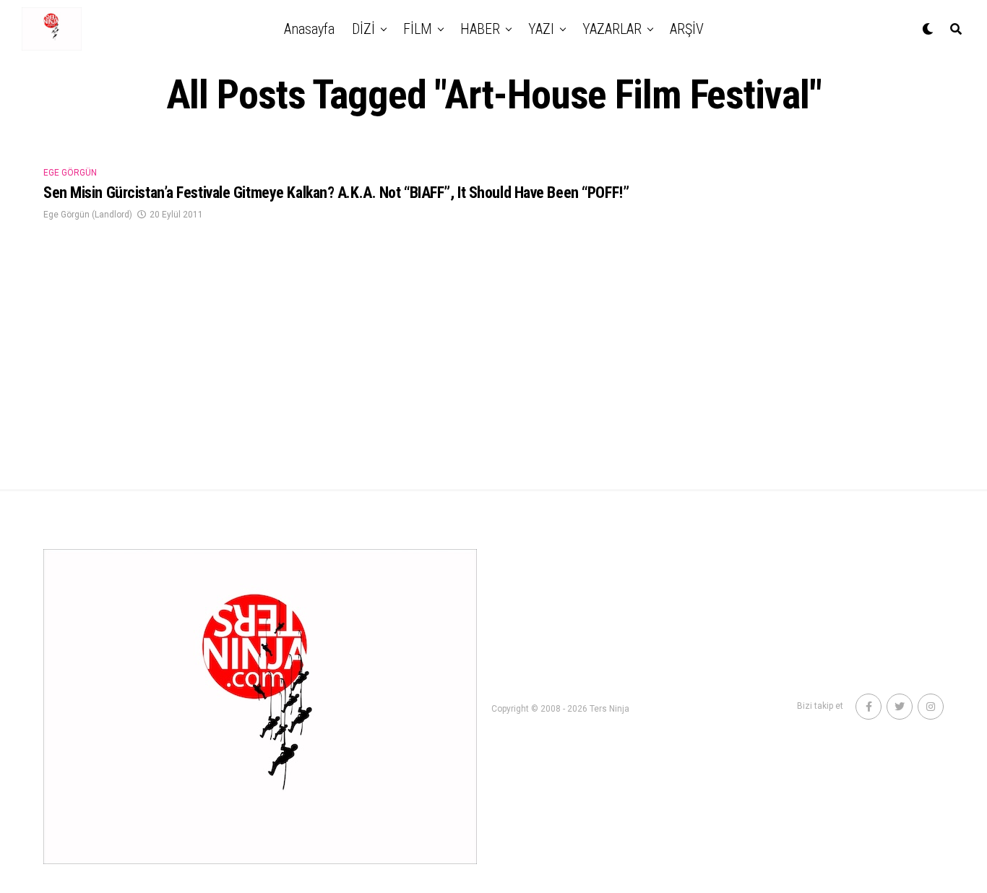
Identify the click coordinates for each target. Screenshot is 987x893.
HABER (480, 29)
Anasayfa (309, 29)
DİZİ (363, 29)
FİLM (417, 29)
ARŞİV (687, 29)
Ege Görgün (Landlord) (87, 215)
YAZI (541, 29)
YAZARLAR (612, 29)
